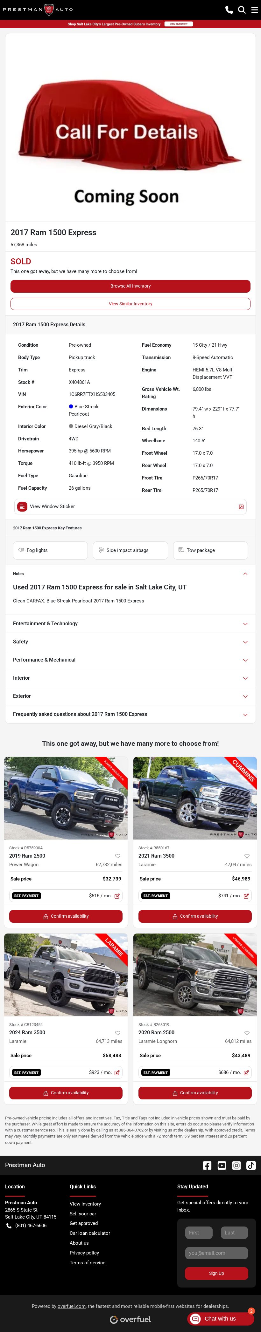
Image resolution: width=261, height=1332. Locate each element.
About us (79, 1243)
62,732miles (109, 864)
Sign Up (216, 1273)
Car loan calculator (90, 1233)
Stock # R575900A (26, 848)
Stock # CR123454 (26, 1024)
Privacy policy (84, 1253)
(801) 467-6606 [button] (30, 1225)
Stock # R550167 (153, 848)
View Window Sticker (52, 506)
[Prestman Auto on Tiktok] (248, 1165)
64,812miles (238, 1041)
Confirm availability (70, 916)
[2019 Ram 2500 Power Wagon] (66, 798)
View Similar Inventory (130, 303)
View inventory (85, 1204)
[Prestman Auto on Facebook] (204, 1165)
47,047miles (238, 864)
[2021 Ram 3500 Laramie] (195, 798)
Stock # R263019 (153, 1024)
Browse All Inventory (130, 286)
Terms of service (87, 1263)
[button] (229, 9)
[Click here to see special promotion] (130, 24)
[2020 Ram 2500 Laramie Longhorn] (195, 975)
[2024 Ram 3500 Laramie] (66, 975)
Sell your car (83, 1214)
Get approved (84, 1223)
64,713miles (109, 1041)
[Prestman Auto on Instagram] (234, 1165)
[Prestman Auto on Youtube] (219, 1165)
